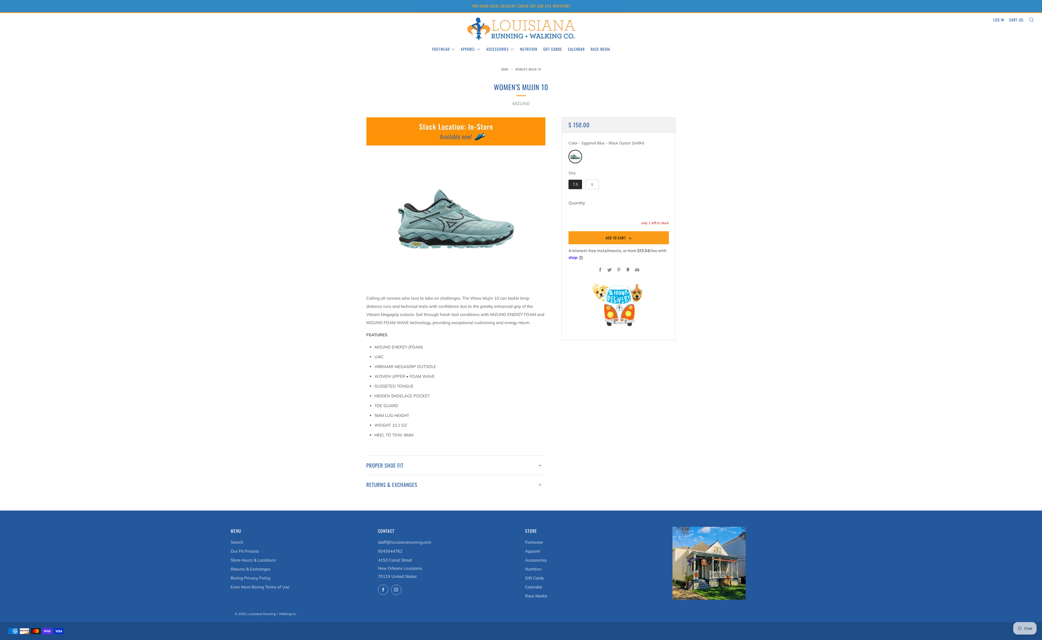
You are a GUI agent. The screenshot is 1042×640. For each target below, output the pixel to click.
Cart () (1016, 20)
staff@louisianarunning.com (404, 542)
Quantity (576, 202)
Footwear (441, 49)
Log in (998, 20)
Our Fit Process (245, 551)
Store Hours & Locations (253, 560)
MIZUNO (521, 103)
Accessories (497, 49)
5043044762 (390, 551)
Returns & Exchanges (250, 569)
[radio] (575, 156)
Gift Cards (552, 49)
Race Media (600, 49)
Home (505, 69)
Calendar (576, 49)
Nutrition (528, 49)
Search (237, 542)
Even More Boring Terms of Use (260, 587)
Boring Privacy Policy (251, 578)
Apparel (468, 49)
